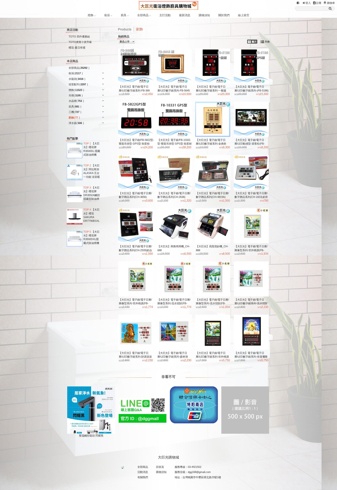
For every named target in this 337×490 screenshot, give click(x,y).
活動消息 (142, 471)
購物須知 (204, 15)
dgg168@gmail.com (199, 471)
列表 (267, 41)
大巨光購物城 (168, 457)
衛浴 (107, 15)
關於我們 (224, 15)
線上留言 (243, 15)
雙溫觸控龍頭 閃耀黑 (91, 435)
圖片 (254, 41)
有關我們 (142, 477)
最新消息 (184, 15)
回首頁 (160, 466)
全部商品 (142, 15)
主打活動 (165, 15)
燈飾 (90, 15)
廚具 (123, 15)
